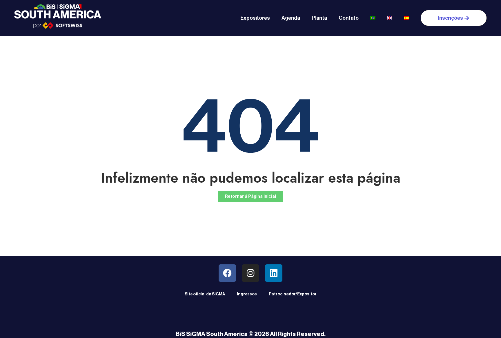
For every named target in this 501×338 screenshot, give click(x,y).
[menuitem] (372, 18)
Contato (349, 18)
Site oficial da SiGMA (205, 294)
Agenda (291, 18)
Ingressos (247, 294)
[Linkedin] (273, 273)
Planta (319, 18)
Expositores (255, 18)
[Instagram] (250, 273)
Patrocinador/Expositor (293, 294)
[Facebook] (227, 273)
